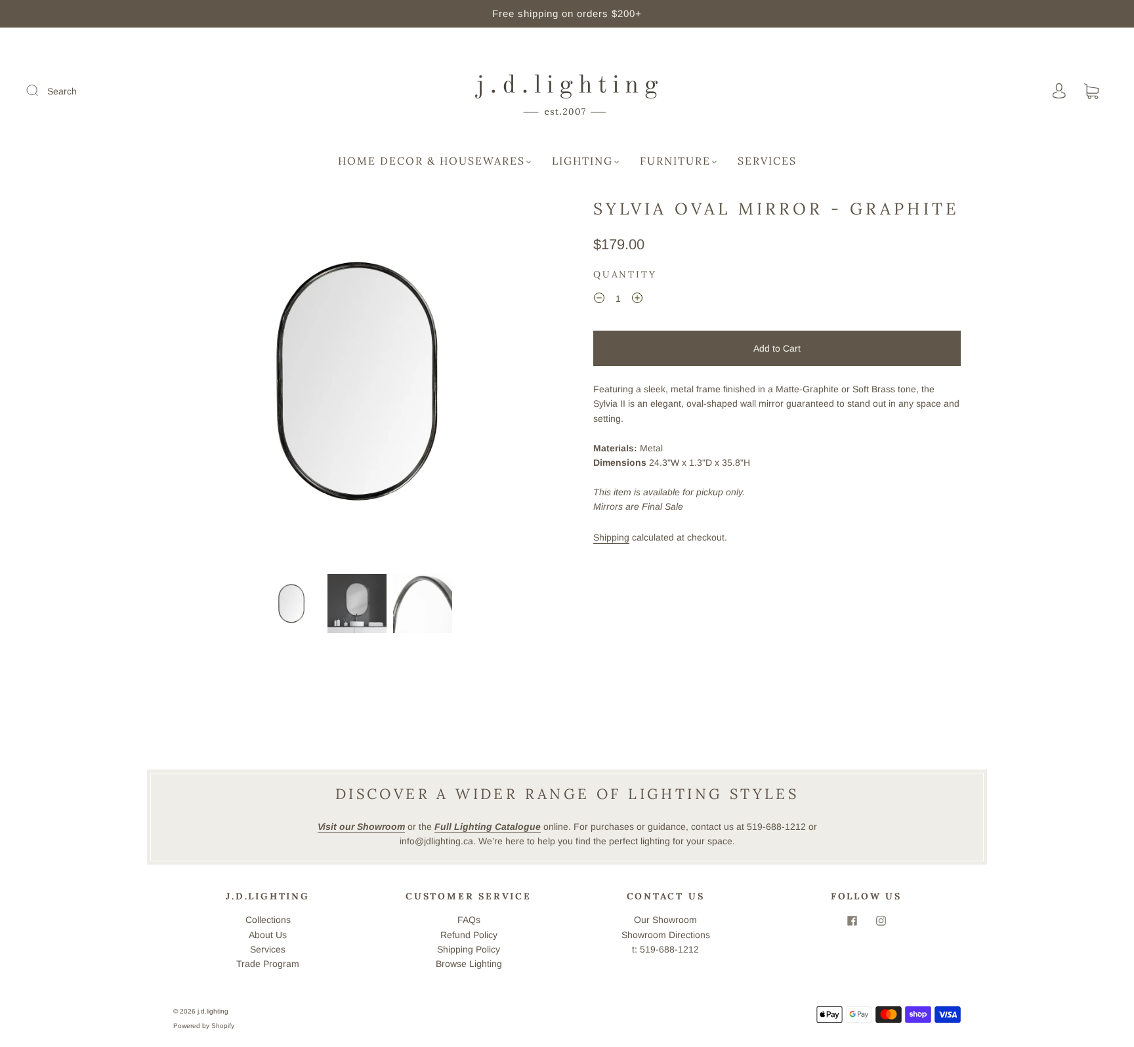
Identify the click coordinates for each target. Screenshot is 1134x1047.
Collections (268, 919)
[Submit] (40, 90)
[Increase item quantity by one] (637, 300)
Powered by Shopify (203, 1025)
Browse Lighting (469, 963)
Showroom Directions (665, 935)
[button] (211, 384)
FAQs (468, 919)
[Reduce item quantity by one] (599, 300)
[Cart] (1091, 91)
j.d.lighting (213, 1011)
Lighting (582, 160)
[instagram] (880, 920)
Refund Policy (468, 935)
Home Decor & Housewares (431, 160)
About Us (268, 935)
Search (62, 91)
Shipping (611, 537)
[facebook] (851, 920)
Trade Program (267, 963)
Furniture (675, 160)
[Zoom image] (357, 384)
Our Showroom (665, 919)
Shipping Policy (468, 949)
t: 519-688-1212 (665, 949)
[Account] (1059, 91)
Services (767, 160)
